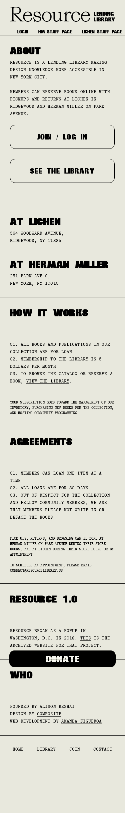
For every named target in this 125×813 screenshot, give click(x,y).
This (85, 637)
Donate (62, 659)
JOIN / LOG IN (62, 137)
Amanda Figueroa (81, 721)
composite (49, 713)
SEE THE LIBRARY (62, 171)
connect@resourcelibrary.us (36, 570)
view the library (48, 380)
